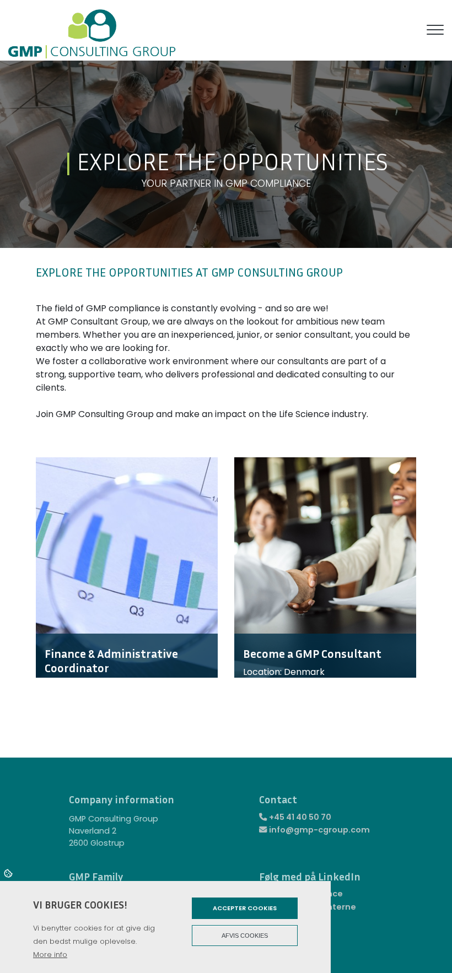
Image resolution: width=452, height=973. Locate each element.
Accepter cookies (245, 908)
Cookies (9, 872)
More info (50, 954)
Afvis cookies (245, 935)
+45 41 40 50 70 (300, 817)
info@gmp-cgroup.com (319, 830)
